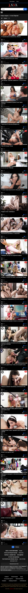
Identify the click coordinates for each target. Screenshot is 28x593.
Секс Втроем (22, 559)
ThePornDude (23, 580)
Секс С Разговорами (11, 550)
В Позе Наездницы (13, 557)
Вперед (17, 546)
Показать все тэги (14, 563)
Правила (4, 580)
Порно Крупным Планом (10, 552)
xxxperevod (12, 588)
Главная (6, 576)
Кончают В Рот (13, 561)
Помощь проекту (13, 580)
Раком (20, 550)
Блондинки (20, 554)
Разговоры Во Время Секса (10, 559)
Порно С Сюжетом (10, 555)
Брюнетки (21, 552)
